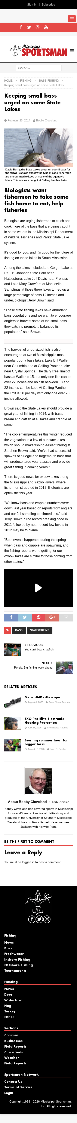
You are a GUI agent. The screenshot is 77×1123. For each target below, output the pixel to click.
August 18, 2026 (36, 749)
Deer (8, 994)
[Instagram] (37, 27)
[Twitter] (29, 27)
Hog (7, 1006)
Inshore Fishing (17, 960)
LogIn (8, 1093)
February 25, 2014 (19, 120)
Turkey (10, 1011)
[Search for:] (39, 67)
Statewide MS (39, 630)
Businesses (13, 1041)
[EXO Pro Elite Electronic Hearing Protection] (12, 723)
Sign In (32, 4)
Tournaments (15, 971)
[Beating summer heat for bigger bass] (12, 745)
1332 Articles (60, 802)
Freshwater (14, 954)
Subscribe (48, 4)
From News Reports (59, 702)
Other (9, 1017)
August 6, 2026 (35, 702)
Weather (11, 1058)
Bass (8, 948)
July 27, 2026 (34, 727)
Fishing (25, 80)
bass (18, 630)
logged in (28, 862)
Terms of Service (18, 1087)
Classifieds (13, 1052)
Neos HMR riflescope (42, 697)
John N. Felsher (58, 749)
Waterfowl (13, 1000)
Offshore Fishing (18, 965)
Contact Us (13, 1082)
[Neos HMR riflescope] (12, 702)
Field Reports (15, 1046)
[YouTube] (46, 27)
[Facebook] (21, 27)
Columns (11, 1035)
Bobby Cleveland (46, 120)
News (9, 942)
